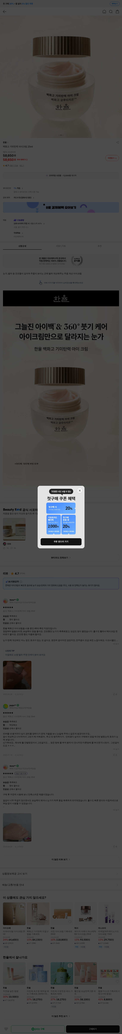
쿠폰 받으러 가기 (61, 541)
